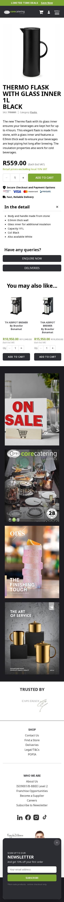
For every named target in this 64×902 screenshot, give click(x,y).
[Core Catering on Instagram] (36, 817)
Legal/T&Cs (32, 750)
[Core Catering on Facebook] (28, 817)
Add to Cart (44, 178)
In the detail (17, 207)
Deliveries (32, 268)
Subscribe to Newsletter (32, 805)
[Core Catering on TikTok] (44, 817)
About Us (32, 781)
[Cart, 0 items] (41, 12)
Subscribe (32, 877)
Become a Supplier (32, 796)
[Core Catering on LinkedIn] (19, 817)
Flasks (33, 112)
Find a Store (32, 740)
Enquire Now (32, 258)
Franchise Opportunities (32, 791)
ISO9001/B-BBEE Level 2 (32, 786)
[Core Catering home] (14, 12)
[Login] (48, 12)
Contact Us (32, 735)
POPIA (32, 754)
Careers (32, 800)
